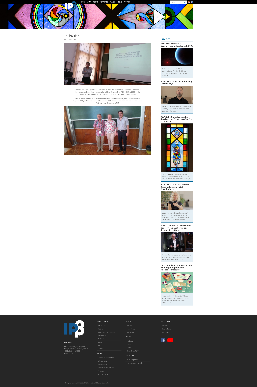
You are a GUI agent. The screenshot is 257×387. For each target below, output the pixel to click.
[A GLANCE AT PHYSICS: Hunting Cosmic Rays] (177, 95)
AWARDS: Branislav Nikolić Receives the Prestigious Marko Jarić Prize (176, 119)
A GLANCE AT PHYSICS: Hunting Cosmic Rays (176, 82)
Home (83, 2)
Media (100, 345)
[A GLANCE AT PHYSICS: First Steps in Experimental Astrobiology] (177, 200)
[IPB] (71, 6)
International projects (134, 363)
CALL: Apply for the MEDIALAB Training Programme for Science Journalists (176, 267)
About (89, 2)
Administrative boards (106, 367)
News (120, 2)
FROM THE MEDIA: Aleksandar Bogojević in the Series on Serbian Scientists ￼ (176, 228)
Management (102, 364)
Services (101, 371)
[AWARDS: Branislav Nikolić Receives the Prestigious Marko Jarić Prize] (177, 147)
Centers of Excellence (106, 358)
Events (128, 344)
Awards (127, 2)
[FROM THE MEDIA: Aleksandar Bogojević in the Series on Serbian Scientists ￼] (177, 242)
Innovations (130, 329)
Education (130, 332)
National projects (132, 360)
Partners (101, 339)
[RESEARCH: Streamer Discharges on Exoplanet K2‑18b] (177, 57)
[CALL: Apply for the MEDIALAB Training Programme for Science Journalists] (177, 282)
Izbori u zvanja (103, 374)
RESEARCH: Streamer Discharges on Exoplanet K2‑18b (177, 45)
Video (128, 347)
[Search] (185, 2)
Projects (113, 2)
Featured (129, 341)
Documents (102, 335)
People (95, 2)
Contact (100, 349)
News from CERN (132, 351)
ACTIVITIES (104, 2)
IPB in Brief (102, 325)
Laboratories (102, 361)
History (100, 329)
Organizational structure (106, 332)
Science (129, 325)
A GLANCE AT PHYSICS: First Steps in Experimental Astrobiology (175, 187)
